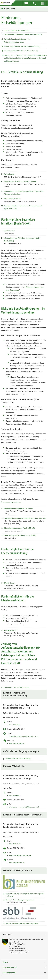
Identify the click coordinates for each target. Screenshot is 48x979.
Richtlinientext (9, 174)
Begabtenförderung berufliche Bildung (18, 508)
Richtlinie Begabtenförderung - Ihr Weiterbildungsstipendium (17, 40)
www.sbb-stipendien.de (12, 502)
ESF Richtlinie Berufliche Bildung (16, 30)
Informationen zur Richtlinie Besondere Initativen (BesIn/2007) (22, 239)
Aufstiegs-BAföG (10, 630)
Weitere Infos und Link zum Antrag (18, 759)
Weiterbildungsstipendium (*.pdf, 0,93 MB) (20, 535)
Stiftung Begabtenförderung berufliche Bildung (22, 923)
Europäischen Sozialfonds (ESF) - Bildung (20, 181)
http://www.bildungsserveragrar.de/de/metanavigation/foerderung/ (25, 895)
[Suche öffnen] (34, 3)
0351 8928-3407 (14, 795)
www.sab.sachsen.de (12, 198)
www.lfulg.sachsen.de (16, 743)
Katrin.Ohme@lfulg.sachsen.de (20, 855)
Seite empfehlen (9, 973)
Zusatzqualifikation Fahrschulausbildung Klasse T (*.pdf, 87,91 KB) (23, 207)
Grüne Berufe (9, 8)
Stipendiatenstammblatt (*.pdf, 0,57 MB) (19, 528)
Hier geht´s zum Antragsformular (16, 687)
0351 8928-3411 (14, 725)
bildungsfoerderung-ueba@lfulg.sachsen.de (24, 807)
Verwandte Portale (10, 967)
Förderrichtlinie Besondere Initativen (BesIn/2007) (23, 35)
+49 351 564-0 (20, 948)
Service (5, 962)
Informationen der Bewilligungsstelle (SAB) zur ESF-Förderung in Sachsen (24, 192)
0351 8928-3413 (14, 844)
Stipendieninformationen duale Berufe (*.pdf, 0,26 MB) (25, 518)
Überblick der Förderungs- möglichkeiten (20, 900)
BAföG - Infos (9, 583)
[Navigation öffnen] (26, 3)
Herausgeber (7, 935)
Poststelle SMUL (21, 953)
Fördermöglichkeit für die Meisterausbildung (21, 51)
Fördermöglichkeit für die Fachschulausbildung (22, 46)
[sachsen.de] (6, 2)
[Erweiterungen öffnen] (43, 3)
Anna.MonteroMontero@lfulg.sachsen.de (23, 736)
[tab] (24, 934)
